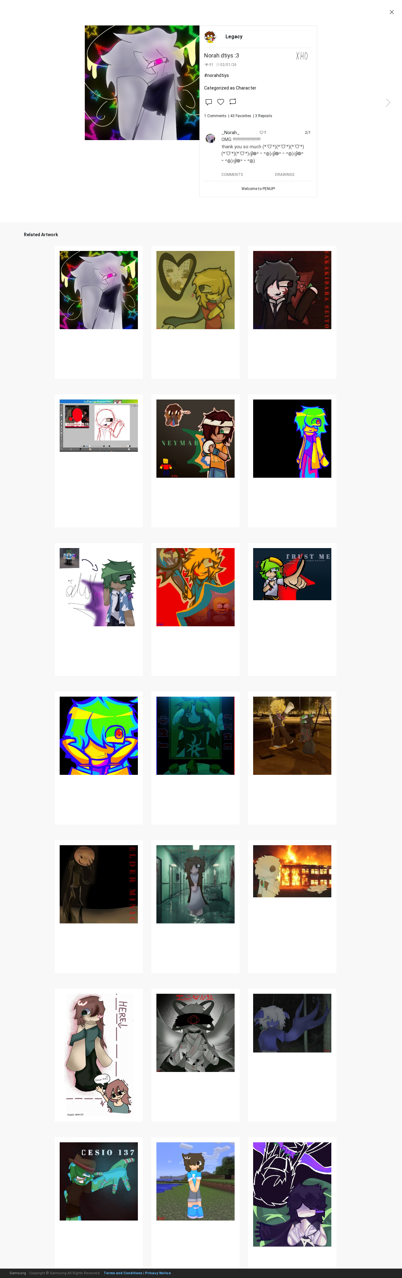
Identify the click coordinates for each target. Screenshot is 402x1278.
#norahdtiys (216, 75)
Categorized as (230, 87)
